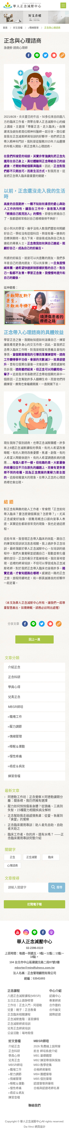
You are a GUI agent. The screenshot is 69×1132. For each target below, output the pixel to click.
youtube (18, 932)
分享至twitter (45, 55)
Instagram (26, 932)
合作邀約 (55, 1005)
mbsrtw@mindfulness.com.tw (35, 967)
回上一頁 (34, 639)
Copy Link (62, 55)
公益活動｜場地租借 (20, 1033)
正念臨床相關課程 (18, 1014)
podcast (51, 932)
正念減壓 (31, 857)
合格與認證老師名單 (46, 1088)
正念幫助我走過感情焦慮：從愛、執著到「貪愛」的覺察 (35, 817)
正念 (12, 857)
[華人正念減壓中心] (22, 5)
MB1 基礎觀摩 (43, 1055)
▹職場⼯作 (15, 716)
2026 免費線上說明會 (47, 1046)
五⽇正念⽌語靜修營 (20, 1000)
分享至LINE (37, 55)
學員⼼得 (14, 687)
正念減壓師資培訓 (18, 1023)
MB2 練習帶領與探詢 (47, 1060)
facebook (43, 932)
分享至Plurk (54, 55)
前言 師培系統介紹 (45, 1051)
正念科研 (14, 677)
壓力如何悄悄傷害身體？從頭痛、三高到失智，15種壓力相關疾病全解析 (35, 808)
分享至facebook (28, 55)
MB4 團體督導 (43, 1074)
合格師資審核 (42, 1069)
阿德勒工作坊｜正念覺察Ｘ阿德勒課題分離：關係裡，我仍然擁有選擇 (35, 798)
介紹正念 (14, 667)
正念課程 (13, 990)
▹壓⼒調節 (15, 726)
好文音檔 (17, 27)
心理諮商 (12, 865)
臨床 (50, 857)
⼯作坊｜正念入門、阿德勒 (24, 1005)
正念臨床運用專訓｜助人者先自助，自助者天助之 (35, 826)
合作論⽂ (55, 1009)
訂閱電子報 (34, 904)
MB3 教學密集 (43, 1064)
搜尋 (59, 887)
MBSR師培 (15, 706)
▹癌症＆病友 (16, 766)
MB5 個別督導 (43, 1078)
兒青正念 (14, 697)
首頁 (5, 27)
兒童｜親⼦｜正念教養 (21, 1009)
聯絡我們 (34, 1105)
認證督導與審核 (44, 1083)
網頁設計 (40, 1126)
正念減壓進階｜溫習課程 (23, 1019)
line (34, 932)
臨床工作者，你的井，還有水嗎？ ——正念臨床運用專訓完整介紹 (36, 836)
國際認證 (55, 1014)
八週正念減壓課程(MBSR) (24, 995)
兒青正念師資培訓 (18, 1028)
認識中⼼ (55, 995)
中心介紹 (55, 990)
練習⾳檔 (14, 776)
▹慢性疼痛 (15, 756)
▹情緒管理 (33, 27)
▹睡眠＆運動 (16, 746)
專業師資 (55, 1000)
